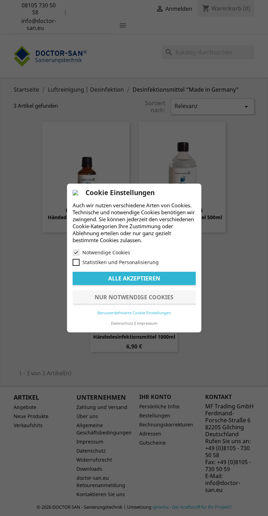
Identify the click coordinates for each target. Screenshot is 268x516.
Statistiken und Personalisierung (120, 262)
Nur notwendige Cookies (134, 297)
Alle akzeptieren (134, 278)
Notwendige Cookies (106, 252)
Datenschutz (122, 323)
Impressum (147, 323)
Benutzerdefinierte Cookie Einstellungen (134, 312)
